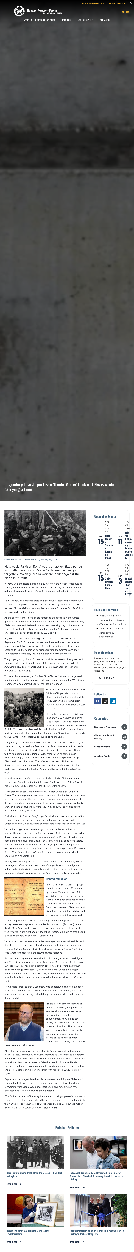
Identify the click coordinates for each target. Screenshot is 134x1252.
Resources (66, 20)
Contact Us (105, 20)
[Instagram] (105, 701)
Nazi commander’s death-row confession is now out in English (34, 1174)
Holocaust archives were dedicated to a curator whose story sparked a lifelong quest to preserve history (96, 1176)
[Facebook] (97, 701)
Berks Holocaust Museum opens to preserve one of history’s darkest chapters (97, 1232)
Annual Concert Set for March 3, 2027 (129, 586)
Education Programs (105, 727)
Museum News (102, 746)
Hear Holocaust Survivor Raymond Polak (109, 547)
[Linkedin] (113, 701)
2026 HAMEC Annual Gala (109, 583)
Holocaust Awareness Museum (42, 10)
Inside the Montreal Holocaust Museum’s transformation (28, 1232)
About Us (28, 20)
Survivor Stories (102, 756)
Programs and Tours (45, 20)
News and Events (86, 20)
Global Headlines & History (104, 737)
